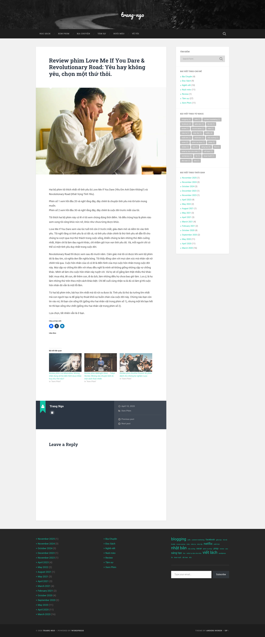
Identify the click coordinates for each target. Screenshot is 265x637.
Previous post (127, 419)
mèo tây (197, 133)
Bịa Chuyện (83, 33)
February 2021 (188, 226)
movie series (198, 129)
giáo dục (199, 124)
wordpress (187, 156)
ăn (198, 156)
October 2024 (188, 186)
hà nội (211, 124)
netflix (208, 133)
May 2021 (186, 213)
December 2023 (189, 191)
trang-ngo (132, 14)
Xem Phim (63, 33)
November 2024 (189, 182)
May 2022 (186, 204)
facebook (186, 124)
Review (185, 94)
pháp (211, 142)
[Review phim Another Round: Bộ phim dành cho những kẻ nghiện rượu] (136, 362)
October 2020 (188, 230)
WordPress (77, 630)
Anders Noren (214, 630)
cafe (197, 119)
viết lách (208, 151)
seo (195, 147)
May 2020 (186, 239)
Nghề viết (186, 85)
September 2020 (189, 235)
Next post (125, 423)
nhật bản (199, 138)
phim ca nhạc (198, 142)
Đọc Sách (45, 33)
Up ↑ (227, 630)
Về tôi (135, 33)
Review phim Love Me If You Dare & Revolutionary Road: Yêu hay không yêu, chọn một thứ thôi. (97, 67)
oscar (185, 142)
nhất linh (186, 138)
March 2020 (187, 248)
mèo (211, 129)
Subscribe (221, 574)
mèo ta (185, 133)
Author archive (52, 412)
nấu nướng (212, 138)
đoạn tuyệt (209, 156)
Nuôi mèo (118, 33)
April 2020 (186, 243)
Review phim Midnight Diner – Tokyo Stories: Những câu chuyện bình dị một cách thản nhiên (99, 376)
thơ (216, 147)
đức (196, 161)
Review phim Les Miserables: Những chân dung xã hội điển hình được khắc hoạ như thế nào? (65, 376)
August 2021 (188, 208)
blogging (186, 119)
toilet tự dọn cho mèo (191, 151)
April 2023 (186, 199)
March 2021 (187, 221)
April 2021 (186, 217)
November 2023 (189, 195)
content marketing (212, 119)
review (185, 147)
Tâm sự (102, 33)
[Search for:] (202, 58)
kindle (185, 129)
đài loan (186, 161)
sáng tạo (205, 147)
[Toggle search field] (224, 33)
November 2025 (189, 178)
